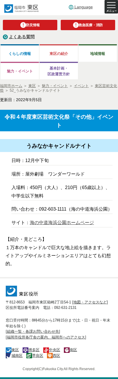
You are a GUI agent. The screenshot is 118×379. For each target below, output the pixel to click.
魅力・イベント (20, 71)
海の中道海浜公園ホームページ (62, 222)
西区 (56, 355)
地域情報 (97, 53)
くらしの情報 (20, 53)
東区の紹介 (59, 53)
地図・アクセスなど (90, 302)
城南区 (17, 355)
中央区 (54, 350)
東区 (15, 350)
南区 (73, 350)
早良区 (37, 355)
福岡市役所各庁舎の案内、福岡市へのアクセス (46, 337)
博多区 (34, 350)
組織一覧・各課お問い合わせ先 (33, 331)
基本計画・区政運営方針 (59, 71)
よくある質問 (22, 36)
